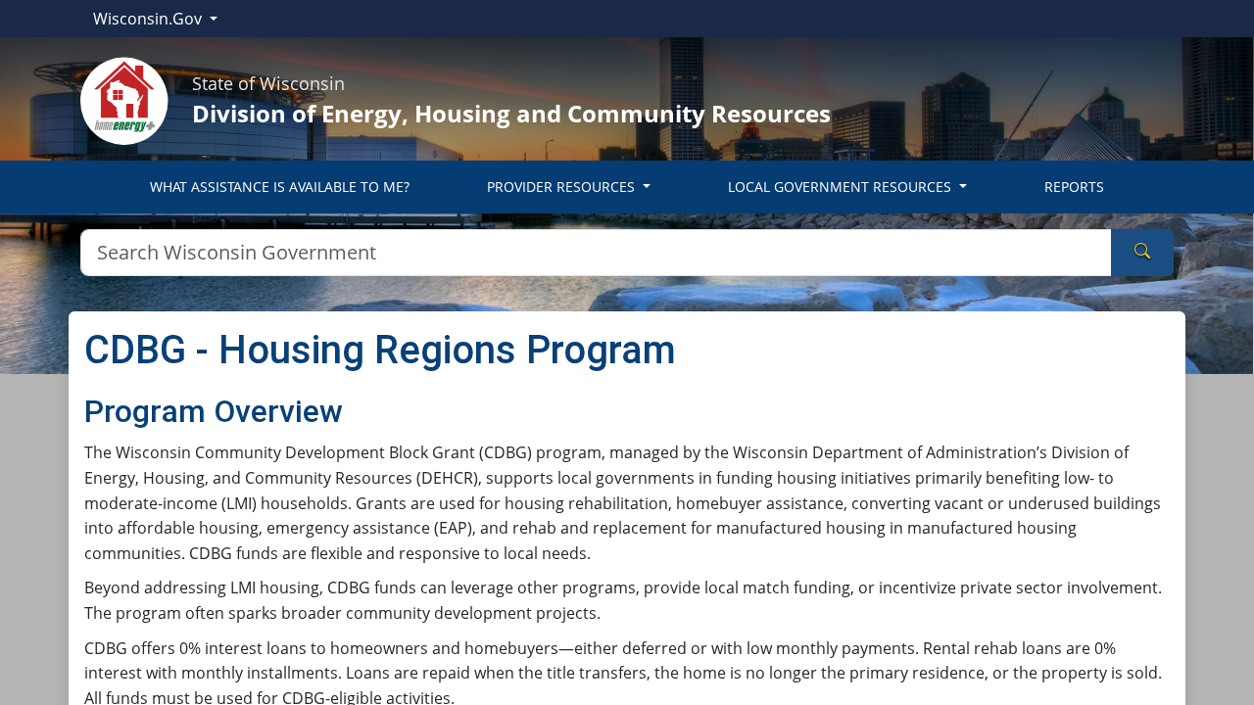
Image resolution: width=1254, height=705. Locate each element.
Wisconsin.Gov (149, 18)
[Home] (124, 99)
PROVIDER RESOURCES (563, 186)
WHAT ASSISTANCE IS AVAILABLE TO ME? (280, 186)
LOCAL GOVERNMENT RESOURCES (841, 186)
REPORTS (1074, 186)
